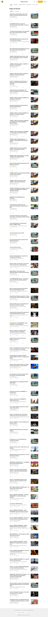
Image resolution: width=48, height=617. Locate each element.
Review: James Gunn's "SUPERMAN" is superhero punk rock (18, 400)
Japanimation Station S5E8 (14, 602)
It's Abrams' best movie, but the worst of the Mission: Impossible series (18, 553)
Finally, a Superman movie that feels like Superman (18, 401)
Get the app (29, 612)
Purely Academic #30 (13, 199)
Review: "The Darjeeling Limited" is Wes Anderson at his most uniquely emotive (18, 480)
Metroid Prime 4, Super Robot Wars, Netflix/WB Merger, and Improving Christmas (19, 272)
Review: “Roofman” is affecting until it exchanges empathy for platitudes (18, 331)
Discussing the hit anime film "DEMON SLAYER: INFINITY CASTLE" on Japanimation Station (19, 357)
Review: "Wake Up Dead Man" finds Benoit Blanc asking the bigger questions (19, 289)
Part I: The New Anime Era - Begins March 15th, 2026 (18, 225)
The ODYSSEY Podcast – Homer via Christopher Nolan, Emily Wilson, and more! (19, 24)
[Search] (34, 2)
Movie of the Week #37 (13, 482)
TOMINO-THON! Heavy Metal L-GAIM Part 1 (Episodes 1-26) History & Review (19, 74)
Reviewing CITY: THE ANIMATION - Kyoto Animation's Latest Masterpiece (18, 323)
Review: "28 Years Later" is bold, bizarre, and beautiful (19, 447)
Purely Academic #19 (13, 376)
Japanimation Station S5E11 (14, 489)
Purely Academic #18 (13, 384)
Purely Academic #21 (13, 340)
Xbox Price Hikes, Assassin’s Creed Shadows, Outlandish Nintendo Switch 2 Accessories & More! (19, 584)
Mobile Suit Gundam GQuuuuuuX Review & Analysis (19, 430)
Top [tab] (13, 11)
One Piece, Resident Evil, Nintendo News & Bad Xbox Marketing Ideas (19, 106)
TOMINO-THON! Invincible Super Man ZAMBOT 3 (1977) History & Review (18, 181)
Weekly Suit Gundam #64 (14, 432)
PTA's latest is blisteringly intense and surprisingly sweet (19, 350)
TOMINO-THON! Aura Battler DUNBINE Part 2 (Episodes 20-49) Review (19, 98)
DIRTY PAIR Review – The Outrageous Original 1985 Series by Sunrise (19, 535)
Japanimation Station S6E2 (14, 183)
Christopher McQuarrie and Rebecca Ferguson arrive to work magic (19, 528)
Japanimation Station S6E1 (14, 192)
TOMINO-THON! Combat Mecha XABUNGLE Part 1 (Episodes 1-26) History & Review (19, 132)
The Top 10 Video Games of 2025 (17, 233)
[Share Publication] (36, 2)
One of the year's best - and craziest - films (16, 258)
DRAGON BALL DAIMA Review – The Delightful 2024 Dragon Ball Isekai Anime (19, 463)
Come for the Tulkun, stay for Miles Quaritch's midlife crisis (19, 266)
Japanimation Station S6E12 (14, 66)
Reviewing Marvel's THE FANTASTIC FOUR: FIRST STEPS (19, 382)
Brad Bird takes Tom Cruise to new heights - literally (18, 545)
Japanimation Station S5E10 (14, 536)
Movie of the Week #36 (13, 594)
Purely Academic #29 (13, 208)
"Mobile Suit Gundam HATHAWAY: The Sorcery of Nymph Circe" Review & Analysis (19, 91)
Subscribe (40, 1)
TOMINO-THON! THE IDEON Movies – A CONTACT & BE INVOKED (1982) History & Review (19, 140)
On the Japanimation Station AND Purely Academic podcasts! (19, 41)
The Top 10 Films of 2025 (15, 247)
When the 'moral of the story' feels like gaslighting (18, 333)
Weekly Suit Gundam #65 (14, 92)
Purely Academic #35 (13, 33)
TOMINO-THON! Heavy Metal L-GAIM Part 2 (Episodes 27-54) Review (19, 64)
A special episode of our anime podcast (16, 359)
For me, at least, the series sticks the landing (17, 498)
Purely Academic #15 (13, 441)
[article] (24, 16)
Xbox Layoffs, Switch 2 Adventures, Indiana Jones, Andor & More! (19, 407)
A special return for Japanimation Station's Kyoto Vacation (19, 325)
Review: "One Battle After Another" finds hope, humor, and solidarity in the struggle (20, 348)
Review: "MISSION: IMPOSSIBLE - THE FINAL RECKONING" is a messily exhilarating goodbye (19, 496)
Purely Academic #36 (13, 26)
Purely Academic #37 (13, 16)
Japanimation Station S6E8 (14, 124)
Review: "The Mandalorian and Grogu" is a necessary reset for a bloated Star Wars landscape (19, 82)
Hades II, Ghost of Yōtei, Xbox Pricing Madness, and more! (18, 339)
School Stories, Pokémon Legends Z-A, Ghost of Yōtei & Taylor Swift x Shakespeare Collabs (19, 297)
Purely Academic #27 (13, 234)
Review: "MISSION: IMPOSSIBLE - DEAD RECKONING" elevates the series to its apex (19, 511)
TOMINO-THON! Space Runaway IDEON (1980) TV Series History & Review (18, 149)
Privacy (24, 610)
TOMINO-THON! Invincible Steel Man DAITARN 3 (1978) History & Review (20, 173)
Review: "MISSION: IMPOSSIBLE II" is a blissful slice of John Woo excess (19, 560)
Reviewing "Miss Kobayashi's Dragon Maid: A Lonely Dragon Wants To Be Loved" (19, 313)
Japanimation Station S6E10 (14, 100)
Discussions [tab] (17, 11)
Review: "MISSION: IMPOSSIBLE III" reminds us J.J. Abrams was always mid (19, 551)
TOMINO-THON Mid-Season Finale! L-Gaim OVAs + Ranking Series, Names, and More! (19, 57)
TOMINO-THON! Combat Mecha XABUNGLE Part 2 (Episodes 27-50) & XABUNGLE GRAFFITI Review (19, 122)
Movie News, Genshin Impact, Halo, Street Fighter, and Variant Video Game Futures (19, 14)
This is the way (12, 85)
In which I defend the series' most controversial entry (18, 561)
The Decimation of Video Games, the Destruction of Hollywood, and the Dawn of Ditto (19, 206)
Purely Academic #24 (13, 281)
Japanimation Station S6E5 (14, 150)
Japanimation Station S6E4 (14, 158)
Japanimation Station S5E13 (14, 464)
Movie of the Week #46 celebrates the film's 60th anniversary (20, 416)
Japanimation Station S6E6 (14, 142)
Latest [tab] (11, 11)
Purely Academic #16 (13, 409)
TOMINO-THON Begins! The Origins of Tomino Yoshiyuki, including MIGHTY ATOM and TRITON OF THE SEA (20, 189)
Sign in (45, 1)
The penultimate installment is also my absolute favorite (19, 512)
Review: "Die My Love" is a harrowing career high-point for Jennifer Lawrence (19, 304)
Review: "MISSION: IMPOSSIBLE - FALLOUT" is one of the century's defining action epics (19, 518)
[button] (11, 4)
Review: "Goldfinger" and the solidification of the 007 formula (19, 422)
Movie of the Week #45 (13, 424)
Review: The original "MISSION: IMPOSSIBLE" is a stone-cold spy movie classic (19, 567)
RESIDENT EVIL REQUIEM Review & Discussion (17, 198)
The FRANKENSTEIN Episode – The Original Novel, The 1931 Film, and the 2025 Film (19, 279)
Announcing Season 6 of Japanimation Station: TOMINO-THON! (18, 224)
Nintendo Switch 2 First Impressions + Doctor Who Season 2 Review (19, 455)
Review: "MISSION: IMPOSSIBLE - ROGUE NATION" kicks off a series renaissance (18, 526)
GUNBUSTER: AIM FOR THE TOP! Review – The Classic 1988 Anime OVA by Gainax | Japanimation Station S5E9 (20, 575)
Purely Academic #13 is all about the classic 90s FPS (18, 504)
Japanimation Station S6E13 (14, 58)
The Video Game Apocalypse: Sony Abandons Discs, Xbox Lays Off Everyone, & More (20, 32)
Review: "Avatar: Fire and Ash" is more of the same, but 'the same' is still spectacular (19, 264)
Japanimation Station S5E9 (14, 578)
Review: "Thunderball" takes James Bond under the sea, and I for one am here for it (18, 415)
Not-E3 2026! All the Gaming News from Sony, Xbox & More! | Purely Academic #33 (20, 49)
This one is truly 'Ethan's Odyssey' (15, 520)
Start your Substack (21, 612)
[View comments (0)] (16, 19)
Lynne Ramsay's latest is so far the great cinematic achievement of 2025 (18, 307)
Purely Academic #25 (13, 273)
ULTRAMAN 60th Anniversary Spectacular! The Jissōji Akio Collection (19, 39)
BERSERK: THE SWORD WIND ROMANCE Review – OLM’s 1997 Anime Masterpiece (18, 470)
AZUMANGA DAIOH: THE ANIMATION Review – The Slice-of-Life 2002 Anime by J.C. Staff (19, 600)
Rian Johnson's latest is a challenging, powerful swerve (18, 291)
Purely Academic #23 (13, 298)
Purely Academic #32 (13, 107)
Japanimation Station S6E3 (14, 175)
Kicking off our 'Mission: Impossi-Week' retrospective (18, 569)
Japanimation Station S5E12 (14, 472)
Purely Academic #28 (13, 218)
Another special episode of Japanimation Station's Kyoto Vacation (19, 315)
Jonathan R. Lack (14, 17)
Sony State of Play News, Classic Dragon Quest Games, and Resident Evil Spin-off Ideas (20, 216)
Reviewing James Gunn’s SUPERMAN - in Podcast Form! (18, 392)
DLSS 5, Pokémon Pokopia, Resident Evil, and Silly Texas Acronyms (19, 164)
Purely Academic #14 (13, 457)
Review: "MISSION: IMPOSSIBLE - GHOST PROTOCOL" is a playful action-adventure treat (18, 543)
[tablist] (14, 11)
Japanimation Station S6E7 (14, 134)
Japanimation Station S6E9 (14, 115)
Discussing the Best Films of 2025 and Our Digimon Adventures (19, 240)
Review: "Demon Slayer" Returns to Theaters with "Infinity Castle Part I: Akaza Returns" (19, 365)
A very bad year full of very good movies (16, 248)
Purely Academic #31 (13, 165)
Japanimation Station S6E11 (14, 76)
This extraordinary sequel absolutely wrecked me (18, 449)
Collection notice (30, 610)
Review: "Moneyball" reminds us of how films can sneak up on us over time (19, 593)
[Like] (10, 19)
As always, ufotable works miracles (15, 366)
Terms (27, 610)
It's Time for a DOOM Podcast (16, 503)
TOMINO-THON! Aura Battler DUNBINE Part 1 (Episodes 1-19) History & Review (19, 113)
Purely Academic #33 (13, 51)
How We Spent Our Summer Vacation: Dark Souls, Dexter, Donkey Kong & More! (19, 375)
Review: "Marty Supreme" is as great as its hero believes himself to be (19, 256)
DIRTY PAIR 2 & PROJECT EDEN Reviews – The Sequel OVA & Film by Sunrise (19, 488)
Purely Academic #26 (13, 242)
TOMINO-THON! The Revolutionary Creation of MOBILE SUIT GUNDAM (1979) (19, 156)
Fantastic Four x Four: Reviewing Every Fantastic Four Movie (18, 440)
